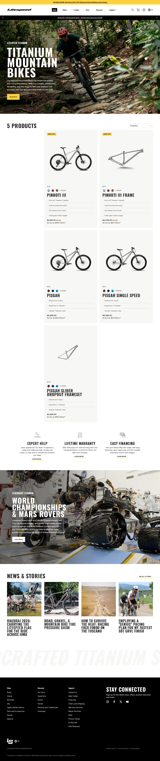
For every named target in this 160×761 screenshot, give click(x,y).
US (152, 10)
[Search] (132, 9)
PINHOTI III (56, 195)
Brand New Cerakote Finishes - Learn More (80, 18)
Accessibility (135, 748)
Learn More (18, 539)
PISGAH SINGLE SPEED (121, 295)
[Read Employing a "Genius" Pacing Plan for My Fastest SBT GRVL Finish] (136, 609)
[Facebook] (114, 701)
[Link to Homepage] (10, 741)
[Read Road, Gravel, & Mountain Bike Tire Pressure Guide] (61, 609)
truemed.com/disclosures (66, 755)
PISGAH (53, 295)
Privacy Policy (110, 748)
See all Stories (145, 576)
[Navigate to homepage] (19, 10)
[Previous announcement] (3, 18)
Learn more (36, 459)
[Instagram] (107, 701)
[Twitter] (120, 701)
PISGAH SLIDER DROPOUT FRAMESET (64, 392)
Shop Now (13, 97)
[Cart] (138, 9)
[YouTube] (127, 701)
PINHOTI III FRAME (118, 195)
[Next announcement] (157, 18)
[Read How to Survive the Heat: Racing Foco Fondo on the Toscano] (98, 609)
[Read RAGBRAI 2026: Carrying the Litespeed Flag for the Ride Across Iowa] (24, 609)
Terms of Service (123, 748)
